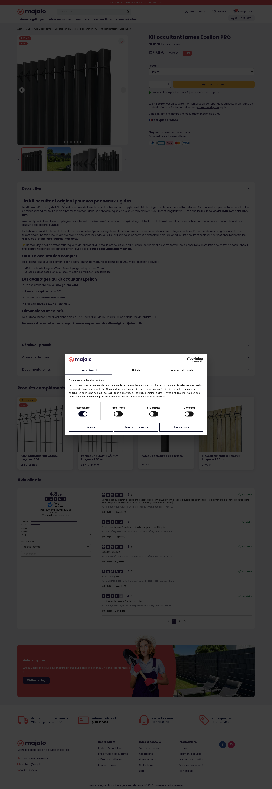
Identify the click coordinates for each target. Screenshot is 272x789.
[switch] (118, 414)
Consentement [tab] (89, 370)
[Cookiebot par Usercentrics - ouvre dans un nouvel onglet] (189, 359)
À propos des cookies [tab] (183, 370)
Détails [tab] (136, 370)
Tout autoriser (181, 427)
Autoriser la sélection (136, 427)
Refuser (90, 427)
